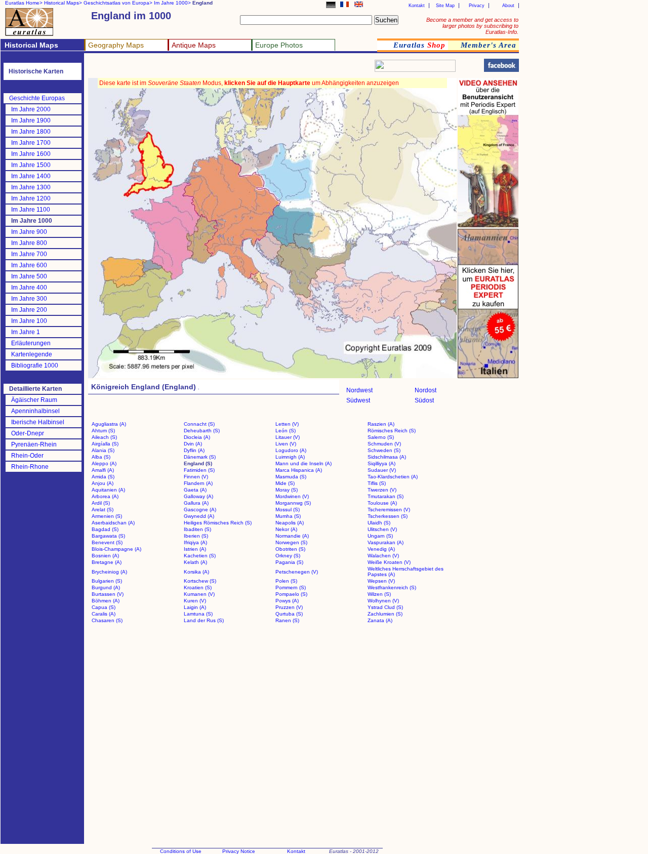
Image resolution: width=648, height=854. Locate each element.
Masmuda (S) (290, 476)
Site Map (445, 5)
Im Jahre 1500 (31, 165)
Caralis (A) (103, 614)
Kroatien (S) (198, 587)
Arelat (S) (102, 509)
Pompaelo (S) (291, 594)
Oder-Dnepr (27, 433)
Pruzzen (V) (289, 607)
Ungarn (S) (380, 536)
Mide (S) (285, 483)
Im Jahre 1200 (31, 198)
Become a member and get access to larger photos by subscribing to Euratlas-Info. (472, 26)
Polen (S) (286, 581)
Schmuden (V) (384, 443)
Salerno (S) (381, 437)
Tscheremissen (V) (389, 509)
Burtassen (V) (108, 594)
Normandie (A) (292, 536)
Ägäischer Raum (34, 399)
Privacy (476, 5)
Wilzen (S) (379, 594)
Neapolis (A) (289, 522)
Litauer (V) (287, 437)
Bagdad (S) (105, 529)
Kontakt (417, 5)
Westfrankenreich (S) (392, 587)
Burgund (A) (106, 587)
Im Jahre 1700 (31, 142)
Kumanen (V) (199, 594)
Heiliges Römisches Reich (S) (218, 522)
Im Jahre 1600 (31, 153)
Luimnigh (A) (290, 457)
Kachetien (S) (200, 555)
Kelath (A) (195, 562)
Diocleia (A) (197, 437)
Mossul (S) (287, 509)
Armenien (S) (107, 516)
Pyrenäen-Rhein (34, 444)
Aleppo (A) (104, 463)
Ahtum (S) (103, 430)
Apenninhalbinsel (35, 411)
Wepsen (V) (381, 581)
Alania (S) (103, 450)
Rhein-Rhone (30, 466)
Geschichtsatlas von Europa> (118, 3)
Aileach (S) (104, 437)
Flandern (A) (198, 483)
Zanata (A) (380, 620)
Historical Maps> (63, 3)
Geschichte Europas (37, 98)
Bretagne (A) (107, 562)
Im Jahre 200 (29, 309)
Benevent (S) (107, 542)
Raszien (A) (381, 424)
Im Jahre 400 (29, 287)
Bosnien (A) (105, 555)
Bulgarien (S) (107, 581)
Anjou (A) (102, 483)
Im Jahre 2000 (31, 109)
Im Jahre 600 (29, 265)
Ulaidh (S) (379, 522)
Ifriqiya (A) (195, 542)
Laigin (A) (195, 607)
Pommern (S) (290, 587)
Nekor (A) (286, 529)
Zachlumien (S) (385, 614)
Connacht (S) (199, 424)
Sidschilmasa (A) (387, 457)
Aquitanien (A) (108, 490)
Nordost (425, 390)
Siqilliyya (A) (381, 463)
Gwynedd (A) (199, 516)
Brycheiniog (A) (109, 572)
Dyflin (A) (194, 450)
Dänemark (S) (200, 457)
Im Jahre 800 (29, 243)
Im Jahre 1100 (30, 209)
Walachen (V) (383, 555)
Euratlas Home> (24, 3)
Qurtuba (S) (289, 614)
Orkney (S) (287, 555)
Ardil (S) (101, 503)
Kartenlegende (31, 354)
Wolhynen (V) (383, 600)
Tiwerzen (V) (382, 490)
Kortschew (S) (200, 581)
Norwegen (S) (291, 542)
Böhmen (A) (105, 600)
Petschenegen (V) (296, 572)
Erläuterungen (31, 343)
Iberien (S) (196, 536)
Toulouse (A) (382, 503)
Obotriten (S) (290, 549)
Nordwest (359, 390)
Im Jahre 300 (29, 298)
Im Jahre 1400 (31, 176)
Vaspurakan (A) (385, 542)
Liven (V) (285, 443)
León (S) (285, 430)
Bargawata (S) (108, 536)
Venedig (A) (381, 549)
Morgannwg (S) (293, 503)
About (508, 5)
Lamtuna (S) (198, 614)
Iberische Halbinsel (37, 422)
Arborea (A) (105, 496)
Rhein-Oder (27, 455)
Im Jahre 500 (29, 276)
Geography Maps (116, 45)
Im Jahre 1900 (31, 120)
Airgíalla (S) (105, 443)
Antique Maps (194, 45)
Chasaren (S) (107, 620)
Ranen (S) (287, 620)
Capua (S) (103, 607)
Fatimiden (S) (199, 470)
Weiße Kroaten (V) (389, 562)
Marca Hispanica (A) (298, 470)
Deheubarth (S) (202, 430)
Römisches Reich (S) (392, 430)
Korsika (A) (196, 572)
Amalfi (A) (103, 470)
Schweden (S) (384, 450)
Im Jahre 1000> (172, 3)
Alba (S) (101, 457)
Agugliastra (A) (109, 424)
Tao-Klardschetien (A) (393, 476)
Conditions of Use (180, 851)
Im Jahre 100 (29, 320)
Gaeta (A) (195, 490)
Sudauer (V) (382, 470)
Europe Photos (279, 45)
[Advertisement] (208, 68)
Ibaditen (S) (197, 529)
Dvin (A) (193, 443)
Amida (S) (103, 476)
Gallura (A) (196, 503)
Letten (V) (287, 424)
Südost (424, 400)
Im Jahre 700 (29, 254)
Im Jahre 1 (25, 332)
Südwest (358, 400)
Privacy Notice (238, 851)
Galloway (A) (198, 496)
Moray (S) (286, 490)
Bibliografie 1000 (34, 365)
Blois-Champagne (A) (116, 549)
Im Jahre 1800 (31, 131)
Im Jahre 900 (29, 231)
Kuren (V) (195, 600)
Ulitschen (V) (382, 529)
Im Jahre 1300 (31, 187)
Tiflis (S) (377, 483)
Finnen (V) (196, 476)
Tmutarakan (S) (385, 496)
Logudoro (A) (290, 450)
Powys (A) (287, 600)
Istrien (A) (195, 549)
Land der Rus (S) (204, 620)
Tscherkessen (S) (388, 516)
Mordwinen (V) (292, 496)
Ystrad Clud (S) (385, 607)
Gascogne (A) (200, 509)
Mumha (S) (288, 516)
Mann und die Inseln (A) (303, 463)
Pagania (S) (289, 562)
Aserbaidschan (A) (113, 522)
